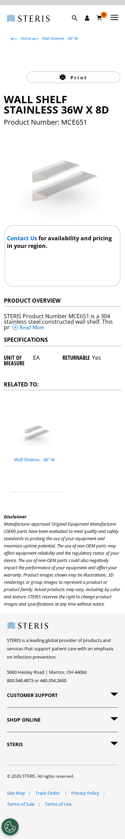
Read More (31, 327)
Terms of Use (58, 804)
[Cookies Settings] (10, 827)
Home (25, 38)
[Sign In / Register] (87, 18)
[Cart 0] (99, 17)
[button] (78, 26)
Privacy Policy (85, 793)
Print (78, 77)
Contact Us (23, 238)
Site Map (16, 793)
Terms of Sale (20, 804)
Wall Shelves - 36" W (60, 38)
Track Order (48, 793)
